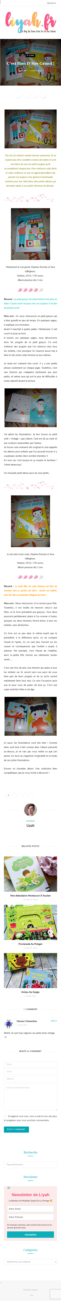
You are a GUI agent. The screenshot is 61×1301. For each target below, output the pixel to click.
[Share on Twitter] (26, 95)
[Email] (43, 95)
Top (31, 1295)
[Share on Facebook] (18, 95)
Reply (54, 1021)
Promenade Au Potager (30, 944)
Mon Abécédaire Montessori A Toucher (30, 896)
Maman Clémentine (27, 1021)
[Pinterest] (35, 95)
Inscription (30, 1234)
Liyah (24, 70)
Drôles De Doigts (30, 992)
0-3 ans (30, 55)
